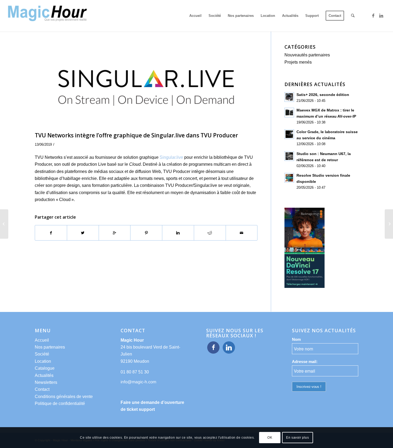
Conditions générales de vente (64, 396)
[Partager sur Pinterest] (146, 232)
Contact (42, 389)
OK (269, 437)
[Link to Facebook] (373, 15)
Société (42, 354)
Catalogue (45, 368)
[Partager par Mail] (241, 232)
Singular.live (171, 157)
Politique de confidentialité (60, 403)
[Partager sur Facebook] (51, 232)
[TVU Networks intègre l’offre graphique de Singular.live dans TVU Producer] (146, 86)
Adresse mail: (305, 362)
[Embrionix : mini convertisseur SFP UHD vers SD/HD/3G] (4, 224)
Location (43, 361)
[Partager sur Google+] (114, 232)
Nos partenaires (50, 347)
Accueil (42, 340)
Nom (296, 339)
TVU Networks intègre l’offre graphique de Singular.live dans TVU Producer (136, 135)
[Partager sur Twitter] (83, 232)
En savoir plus (297, 437)
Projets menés (298, 62)
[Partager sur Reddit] (210, 232)
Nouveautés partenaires (307, 55)
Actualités (44, 375)
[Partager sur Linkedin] (178, 232)
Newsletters (46, 382)
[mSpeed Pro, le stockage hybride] (389, 224)
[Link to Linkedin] (381, 15)
